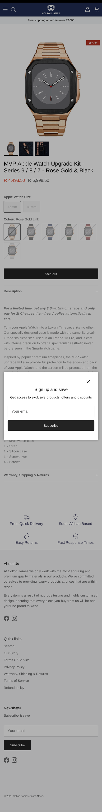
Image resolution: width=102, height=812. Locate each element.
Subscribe (51, 425)
